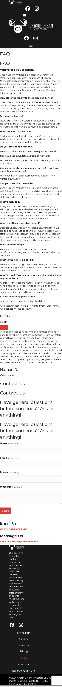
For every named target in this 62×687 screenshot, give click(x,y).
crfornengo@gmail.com (13, 529)
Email (9, 458)
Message (11, 486)
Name (9, 443)
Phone (9, 472)
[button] (11, 624)
